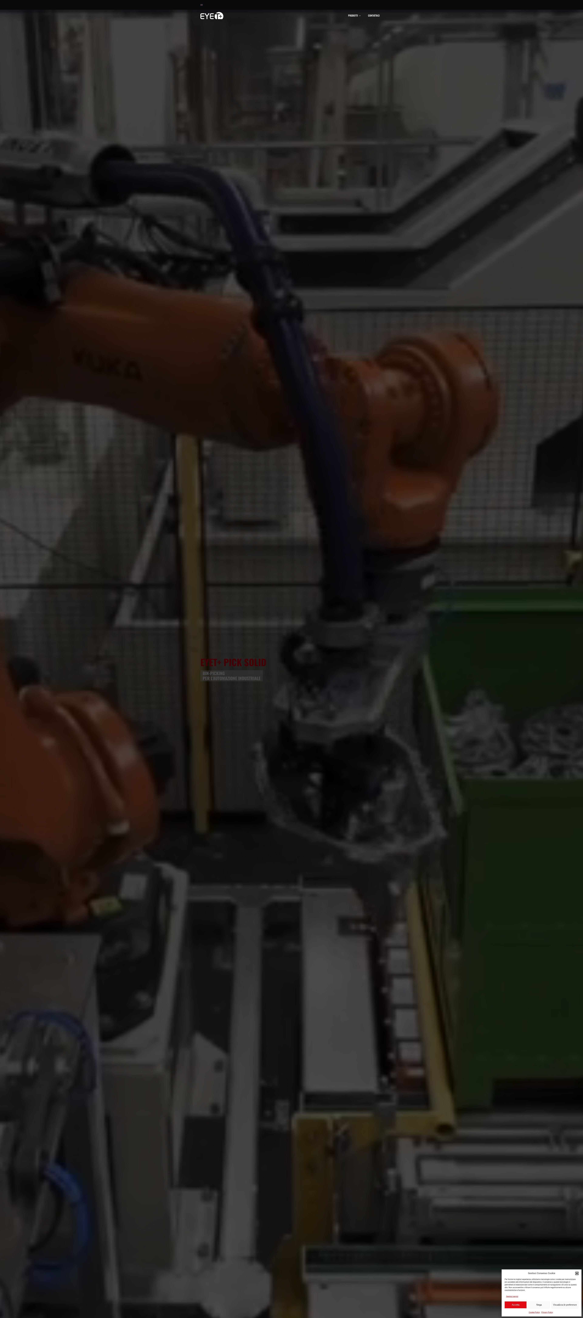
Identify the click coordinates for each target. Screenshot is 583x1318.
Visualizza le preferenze (565, 1304)
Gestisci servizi (512, 1296)
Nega (539, 1304)
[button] (576, 1273)
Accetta (515, 1304)
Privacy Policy (547, 1312)
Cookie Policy (534, 1312)
